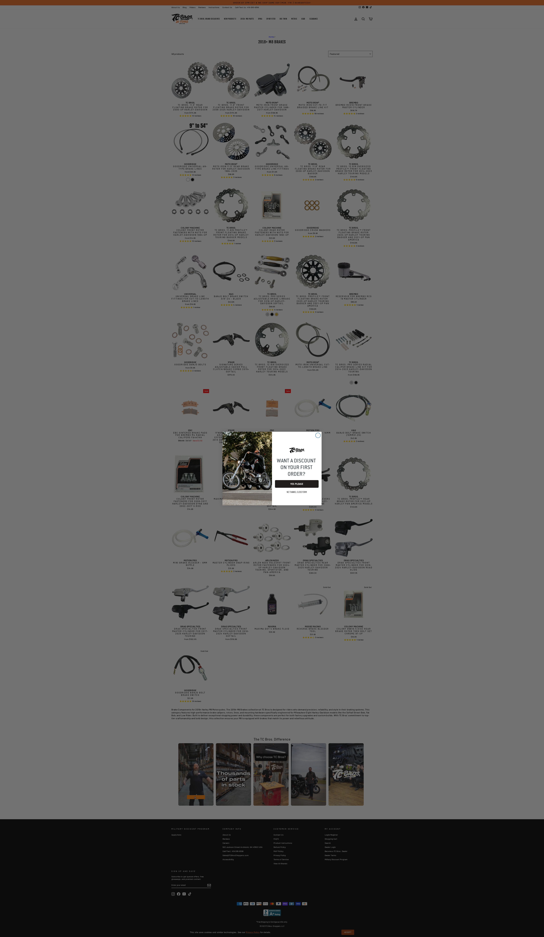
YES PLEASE (296, 483)
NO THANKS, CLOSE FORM (297, 492)
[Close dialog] (317, 435)
